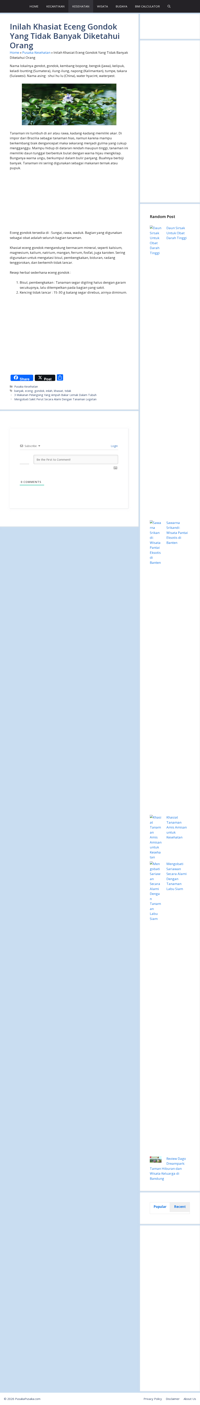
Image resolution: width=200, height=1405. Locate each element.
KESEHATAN (80, 6)
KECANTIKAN (55, 6)
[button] (169, 6)
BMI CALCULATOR (147, 6)
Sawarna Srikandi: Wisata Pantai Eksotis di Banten (177, 532)
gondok (39, 391)
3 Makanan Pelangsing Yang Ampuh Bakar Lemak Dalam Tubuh (55, 395)
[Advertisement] (69, 202)
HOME (33, 6)
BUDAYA (121, 6)
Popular (160, 1206)
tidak (68, 391)
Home (14, 52)
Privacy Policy (153, 1399)
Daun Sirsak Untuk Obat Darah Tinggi (176, 233)
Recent (180, 1206)
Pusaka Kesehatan (36, 52)
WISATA (102, 6)
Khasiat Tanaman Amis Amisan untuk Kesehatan (176, 827)
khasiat (58, 391)
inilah (49, 391)
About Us (190, 1399)
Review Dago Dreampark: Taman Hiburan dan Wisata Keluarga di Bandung (168, 1168)
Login (114, 446)
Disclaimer (173, 1399)
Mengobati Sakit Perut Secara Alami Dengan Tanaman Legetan (55, 399)
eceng (29, 391)
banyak (18, 391)
